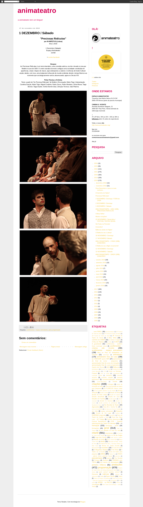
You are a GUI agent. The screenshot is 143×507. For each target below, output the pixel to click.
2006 (96, 318)
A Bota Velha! (100, 214)
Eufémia (117, 413)
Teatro (120, 476)
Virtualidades (96, 484)
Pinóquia (97, 460)
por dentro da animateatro (109, 462)
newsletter (104, 447)
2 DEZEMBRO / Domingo (104, 203)
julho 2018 (99, 268)
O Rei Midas (115, 450)
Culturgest (111, 384)
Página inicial (55, 346)
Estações (119, 411)
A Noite (109, 342)
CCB (104, 371)
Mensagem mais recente (28, 346)
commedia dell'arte (97, 375)
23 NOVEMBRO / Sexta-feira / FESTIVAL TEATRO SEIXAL (106, 220)
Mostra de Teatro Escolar (111, 445)
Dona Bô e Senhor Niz (110, 407)
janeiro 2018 (100, 285)
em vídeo (95, 411)
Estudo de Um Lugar (103, 413)
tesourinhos (114, 480)
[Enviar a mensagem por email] (25, 327)
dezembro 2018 (101, 183)
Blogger (82, 502)
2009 (96, 309)
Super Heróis (110, 476)
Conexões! (99, 227)
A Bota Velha (112, 338)
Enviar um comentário (29, 342)
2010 (96, 306)
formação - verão (112, 425)
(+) (93, 77)
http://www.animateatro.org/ (101, 125)
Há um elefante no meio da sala (109, 430)
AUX (108, 367)
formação (95, 426)
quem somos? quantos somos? (109, 472)
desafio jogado (112, 398)
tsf (119, 480)
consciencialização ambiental (112, 379)
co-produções (116, 373)
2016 (96, 292)
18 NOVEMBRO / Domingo (104, 235)
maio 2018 (99, 274)
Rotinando (95, 474)
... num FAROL (97, 331)
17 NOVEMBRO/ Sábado (104, 238)
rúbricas (117, 474)
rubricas (105, 474)
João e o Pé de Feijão (114, 435)
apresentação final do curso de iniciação (105, 363)
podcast (105, 460)
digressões (95, 407)
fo (119, 423)
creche (115, 381)
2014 (96, 298)
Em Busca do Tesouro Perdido (112, 409)
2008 (96, 312)
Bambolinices (95, 369)
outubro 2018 (100, 260)
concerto (109, 375)
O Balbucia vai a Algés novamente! (107, 246)
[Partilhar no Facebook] (31, 327)
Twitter (94, 81)
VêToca (118, 482)
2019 (96, 177)
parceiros (117, 456)
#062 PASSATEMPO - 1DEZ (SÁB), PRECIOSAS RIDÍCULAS (107, 210)
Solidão (102, 476)
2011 (96, 303)
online (102, 454)
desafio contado (104, 392)
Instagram (95, 83)
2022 (96, 169)
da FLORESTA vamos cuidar (113, 388)
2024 (96, 163)
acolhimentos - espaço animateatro (37, 330)
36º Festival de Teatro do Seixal (112, 333)
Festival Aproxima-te (113, 419)
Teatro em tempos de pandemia (102, 478)
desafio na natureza (106, 401)
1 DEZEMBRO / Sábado (103, 206)
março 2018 (100, 280)
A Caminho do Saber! (103, 193)
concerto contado (107, 377)
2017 (96, 289)
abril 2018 (99, 277)
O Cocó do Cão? (117, 447)
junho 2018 (100, 271)
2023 (96, 166)
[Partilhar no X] (29, 327)
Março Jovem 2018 (112, 439)
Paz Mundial (118, 458)
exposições (112, 415)
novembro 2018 (101, 186)
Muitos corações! (101, 216)
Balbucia (116, 367)
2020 (96, 175)
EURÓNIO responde (99, 415)
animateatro (37, 10)
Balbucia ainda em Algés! (104, 230)
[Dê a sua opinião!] (27, 327)
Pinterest (95, 85)
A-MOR (116, 342)
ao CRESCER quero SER (100, 359)
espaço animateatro (107, 411)
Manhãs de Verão (99, 439)
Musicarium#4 (95, 447)
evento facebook (54, 57)
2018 (96, 180)
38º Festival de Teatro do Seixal (101, 335)
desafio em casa (114, 396)
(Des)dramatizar (110, 331)
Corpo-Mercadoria (101, 381)
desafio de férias (115, 392)
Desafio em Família (98, 399)
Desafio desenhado (98, 396)
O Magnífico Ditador (100, 450)
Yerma (94, 486)
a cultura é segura (114, 340)
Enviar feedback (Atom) (35, 350)
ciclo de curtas (105, 373)
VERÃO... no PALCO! (105, 482)
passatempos (97, 458)
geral (50, 330)
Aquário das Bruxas (98, 367)
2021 (96, 172)
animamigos (106, 354)
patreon (109, 458)
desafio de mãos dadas (99, 394)
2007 (96, 315)
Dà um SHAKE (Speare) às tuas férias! (104, 390)
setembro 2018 (101, 262)
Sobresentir (95, 476)
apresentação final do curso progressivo (105, 365)
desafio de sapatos (115, 394)
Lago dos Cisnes (101, 437)
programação (56, 330)
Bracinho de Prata (105, 369)
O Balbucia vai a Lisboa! (104, 232)
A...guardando (96, 344)
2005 (96, 320)
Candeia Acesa (116, 369)
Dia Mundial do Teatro (111, 405)
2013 (96, 300)
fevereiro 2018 (101, 283)
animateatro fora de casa (107, 357)
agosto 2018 (100, 265)
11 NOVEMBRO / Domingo (104, 249)
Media (103, 441)
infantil (95, 433)
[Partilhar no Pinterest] (33, 327)
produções (117, 464)
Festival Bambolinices (99, 421)
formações (95, 428)
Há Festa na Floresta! (103, 224)
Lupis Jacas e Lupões (116, 437)
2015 (96, 295)
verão (93, 482)
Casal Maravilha (96, 371)
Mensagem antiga (81, 346)
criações (96, 384)
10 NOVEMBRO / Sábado (104, 251)
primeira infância (99, 465)
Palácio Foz (112, 454)
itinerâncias (109, 433)
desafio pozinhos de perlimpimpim (108, 403)
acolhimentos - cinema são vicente (107, 347)
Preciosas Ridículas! (102, 196)
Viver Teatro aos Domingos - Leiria (111, 484)
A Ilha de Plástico (98, 342)
